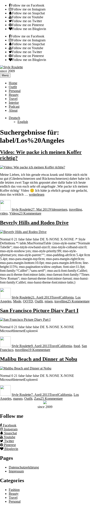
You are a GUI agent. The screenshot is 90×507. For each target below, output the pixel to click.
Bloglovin (10, 449)
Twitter (8, 441)
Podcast (14, 106)
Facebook (9, 425)
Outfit (13, 87)
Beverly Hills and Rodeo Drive (34, 222)
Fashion (14, 490)
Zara (37, 398)
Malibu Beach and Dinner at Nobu (38, 359)
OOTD (28, 301)
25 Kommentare (78, 301)
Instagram (10, 429)
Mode (17, 301)
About (13, 110)
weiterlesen (36, 194)
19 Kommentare (39, 350)
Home (13, 83)
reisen (63, 209)
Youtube (9, 437)
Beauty (14, 95)
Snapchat (10, 433)
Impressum (16, 471)
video (4, 213)
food (77, 346)
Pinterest (9, 445)
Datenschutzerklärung (24, 467)
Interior (14, 102)
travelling (75, 209)
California (67, 297)
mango (17, 398)
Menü (5, 75)
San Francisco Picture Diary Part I (39, 310)
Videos (54, 209)
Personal (15, 91)
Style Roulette (21, 209)
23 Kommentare (30, 213)
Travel (13, 99)
